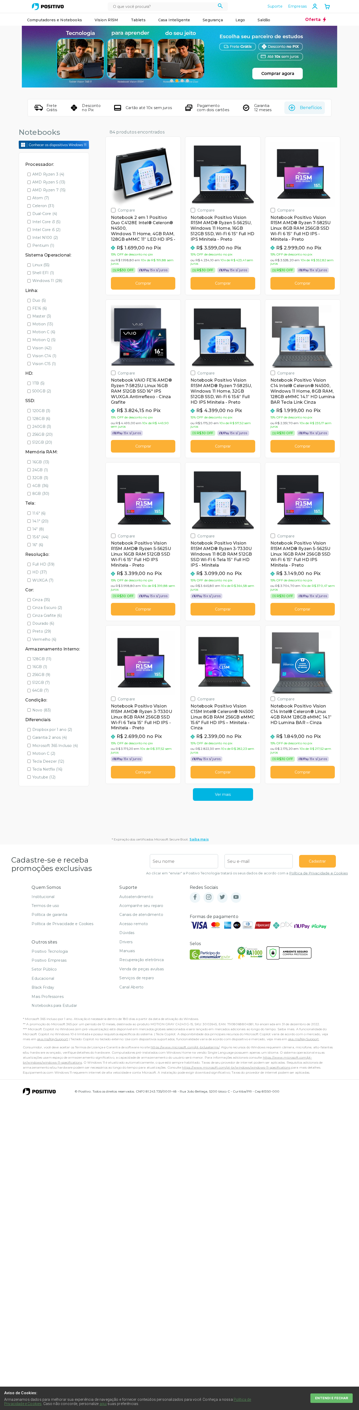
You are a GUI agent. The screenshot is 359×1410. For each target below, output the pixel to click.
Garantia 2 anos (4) (49, 737)
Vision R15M (106, 20)
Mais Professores (48, 996)
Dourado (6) (43, 623)
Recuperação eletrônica (141, 959)
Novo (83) (41, 710)
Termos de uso (45, 905)
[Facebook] (195, 897)
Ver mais (223, 794)
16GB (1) (39, 666)
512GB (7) (41, 682)
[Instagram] (208, 897)
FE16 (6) (39, 308)
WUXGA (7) (42, 580)
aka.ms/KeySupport (52, 1039)
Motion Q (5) (43, 339)
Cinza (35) (41, 599)
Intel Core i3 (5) (46, 221)
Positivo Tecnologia (50, 951)
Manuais (127, 950)
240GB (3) (41, 426)
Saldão (264, 20)
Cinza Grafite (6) (47, 615)
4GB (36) (40, 485)
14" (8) (38, 529)
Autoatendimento (136, 896)
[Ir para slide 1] (171, 80)
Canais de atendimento (141, 914)
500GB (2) (41, 391)
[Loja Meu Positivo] (48, 6)
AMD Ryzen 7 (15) (49, 190)
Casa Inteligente (174, 20)
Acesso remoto (133, 923)
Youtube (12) (43, 777)
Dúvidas (126, 932)
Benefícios (311, 107)
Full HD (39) (43, 564)
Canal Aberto (131, 987)
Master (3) (41, 316)
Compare (126, 210)
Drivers (125, 942)
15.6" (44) (40, 537)
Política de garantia (49, 914)
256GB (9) (41, 674)
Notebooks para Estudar (54, 1005)
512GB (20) (42, 442)
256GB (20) (42, 434)
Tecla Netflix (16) (47, 769)
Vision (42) (42, 348)
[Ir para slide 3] (182, 80)
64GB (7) (40, 690)
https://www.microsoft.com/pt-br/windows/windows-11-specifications (236, 1067)
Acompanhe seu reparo (141, 905)
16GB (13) (40, 462)
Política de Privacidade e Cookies (318, 873)
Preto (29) (41, 631)
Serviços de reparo (136, 978)
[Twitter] (222, 897)
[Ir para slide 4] (187, 80)
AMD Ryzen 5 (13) (48, 182)
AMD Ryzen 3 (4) (48, 174)
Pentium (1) (43, 245)
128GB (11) (42, 659)
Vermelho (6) (44, 639)
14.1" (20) (40, 521)
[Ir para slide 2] (176, 80)
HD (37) (39, 572)
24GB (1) (40, 470)
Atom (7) (40, 198)
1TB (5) (38, 383)
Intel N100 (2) (45, 237)
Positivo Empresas (49, 960)
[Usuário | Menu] (314, 6)
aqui (103, 1404)
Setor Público (44, 969)
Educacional (43, 978)
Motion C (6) (43, 332)
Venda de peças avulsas (141, 969)
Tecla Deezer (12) (48, 761)
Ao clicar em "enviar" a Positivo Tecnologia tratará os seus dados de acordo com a (247, 873)
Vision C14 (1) (44, 355)
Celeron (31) (43, 205)
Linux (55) (41, 265)
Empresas (297, 6)
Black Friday (43, 987)
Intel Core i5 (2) (46, 229)
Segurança (213, 20)
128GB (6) (41, 418)
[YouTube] (236, 897)
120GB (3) (41, 410)
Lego (240, 20)
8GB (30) (40, 493)
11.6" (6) (38, 513)
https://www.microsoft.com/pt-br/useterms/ (185, 1047)
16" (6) (37, 544)
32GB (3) (40, 477)
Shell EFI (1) (43, 272)
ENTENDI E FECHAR (331, 1398)
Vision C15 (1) (44, 363)
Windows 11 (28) (47, 280)
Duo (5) (39, 300)
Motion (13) (42, 324)
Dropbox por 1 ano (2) (52, 729)
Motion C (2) (43, 753)
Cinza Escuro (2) (47, 607)
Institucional (43, 896)
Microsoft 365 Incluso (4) (55, 745)
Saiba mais (199, 839)
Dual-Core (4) (44, 213)
